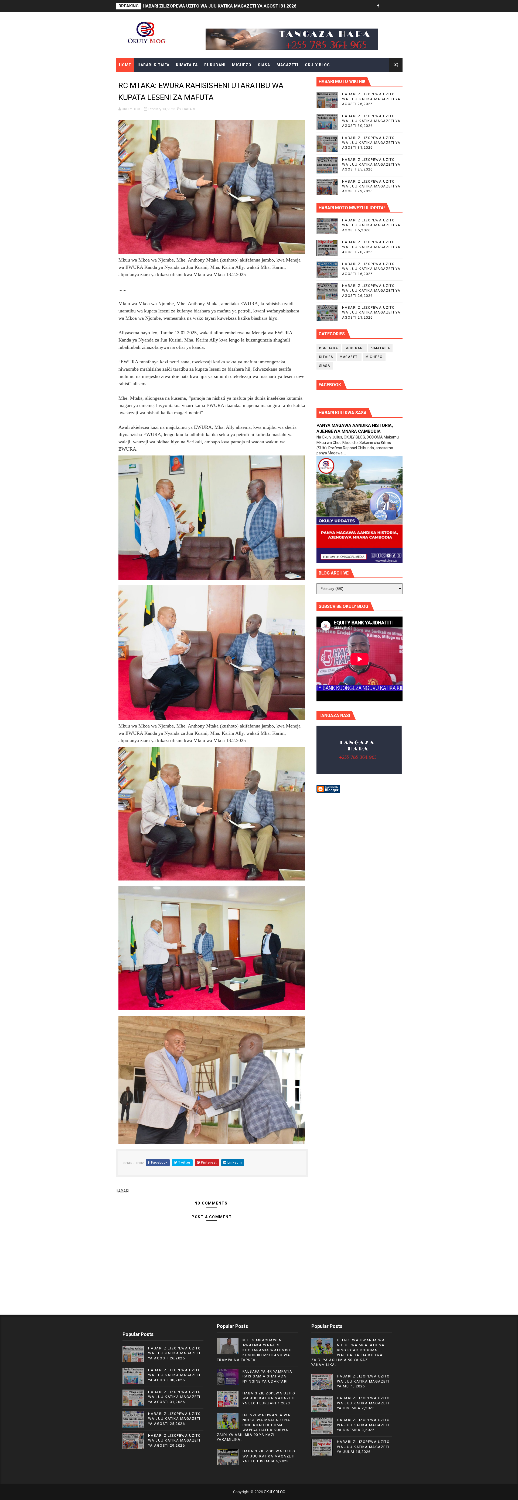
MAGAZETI (287, 65)
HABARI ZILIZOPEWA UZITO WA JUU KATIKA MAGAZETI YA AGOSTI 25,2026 (371, 164)
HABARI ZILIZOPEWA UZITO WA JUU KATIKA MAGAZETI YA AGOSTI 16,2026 (371, 269)
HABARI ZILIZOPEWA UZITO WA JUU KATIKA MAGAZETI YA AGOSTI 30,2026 (371, 121)
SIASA (264, 65)
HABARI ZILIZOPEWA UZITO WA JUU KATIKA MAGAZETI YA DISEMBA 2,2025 (363, 1403)
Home (125, 65)
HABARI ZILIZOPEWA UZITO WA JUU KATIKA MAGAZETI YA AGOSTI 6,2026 (371, 225)
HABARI (188, 109)
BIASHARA (328, 348)
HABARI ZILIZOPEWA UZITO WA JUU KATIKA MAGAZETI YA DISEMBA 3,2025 (363, 1425)
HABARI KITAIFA (153, 65)
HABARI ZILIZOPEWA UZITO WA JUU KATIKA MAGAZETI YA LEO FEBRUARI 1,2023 (269, 1398)
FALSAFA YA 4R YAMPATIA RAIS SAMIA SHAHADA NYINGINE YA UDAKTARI (267, 1376)
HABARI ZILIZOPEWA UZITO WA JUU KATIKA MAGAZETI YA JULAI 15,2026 (363, 1446)
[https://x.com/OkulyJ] (388, 6)
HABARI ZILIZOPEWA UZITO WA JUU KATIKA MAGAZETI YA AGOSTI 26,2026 (371, 99)
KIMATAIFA (187, 65)
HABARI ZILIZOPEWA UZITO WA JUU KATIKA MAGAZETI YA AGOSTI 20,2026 (371, 247)
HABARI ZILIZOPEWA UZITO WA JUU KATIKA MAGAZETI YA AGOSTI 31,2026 (371, 142)
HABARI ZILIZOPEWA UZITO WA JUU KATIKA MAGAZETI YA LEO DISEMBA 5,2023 (269, 1456)
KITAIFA (326, 357)
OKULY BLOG (317, 65)
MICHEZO (241, 65)
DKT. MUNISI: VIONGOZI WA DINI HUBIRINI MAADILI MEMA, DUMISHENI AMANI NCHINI (228, 6)
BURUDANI (215, 65)
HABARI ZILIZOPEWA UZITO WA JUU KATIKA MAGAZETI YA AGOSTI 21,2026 (371, 312)
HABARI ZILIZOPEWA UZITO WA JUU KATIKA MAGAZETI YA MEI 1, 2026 (363, 1381)
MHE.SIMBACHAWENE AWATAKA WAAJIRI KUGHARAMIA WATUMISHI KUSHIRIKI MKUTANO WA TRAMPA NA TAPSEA (255, 1350)
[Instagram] (397, 6)
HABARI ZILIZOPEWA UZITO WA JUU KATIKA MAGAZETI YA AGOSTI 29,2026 (371, 186)
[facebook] (378, 6)
